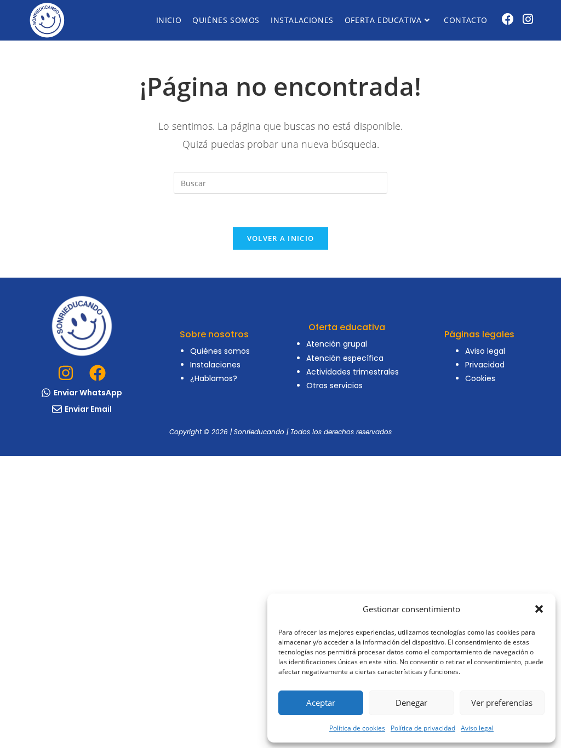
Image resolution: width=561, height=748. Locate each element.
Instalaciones (215, 364)
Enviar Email (88, 409)
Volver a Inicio (280, 238)
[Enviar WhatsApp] (46, 393)
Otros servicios (334, 385)
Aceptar (320, 702)
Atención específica (344, 358)
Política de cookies (357, 728)
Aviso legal (477, 728)
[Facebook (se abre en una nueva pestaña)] (507, 19)
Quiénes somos (220, 351)
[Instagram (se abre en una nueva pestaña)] (527, 19)
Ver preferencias (502, 702)
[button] (539, 608)
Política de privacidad (423, 728)
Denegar (411, 702)
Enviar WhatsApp (88, 392)
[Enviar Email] (57, 409)
